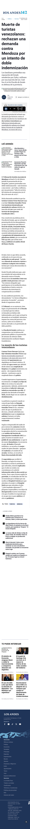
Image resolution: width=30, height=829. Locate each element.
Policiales (6, 751)
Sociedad (6, 749)
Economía (6, 747)
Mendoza (5, 179)
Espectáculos (7, 756)
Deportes (6, 754)
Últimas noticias (8, 742)
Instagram (9, 724)
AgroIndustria (7, 768)
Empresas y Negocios (10, 764)
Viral (5, 773)
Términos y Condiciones (10, 788)
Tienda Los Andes (9, 783)
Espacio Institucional (10, 776)
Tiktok (12, 724)
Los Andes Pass (8, 780)
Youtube (20, 724)
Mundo (6, 759)
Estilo (5, 766)
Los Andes (3, 19)
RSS (5, 792)
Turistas (12, 504)
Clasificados (7, 785)
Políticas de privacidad (10, 790)
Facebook (5, 724)
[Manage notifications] (26, 822)
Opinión (6, 761)
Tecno (5, 771)
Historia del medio (9, 795)
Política (10, 19)
